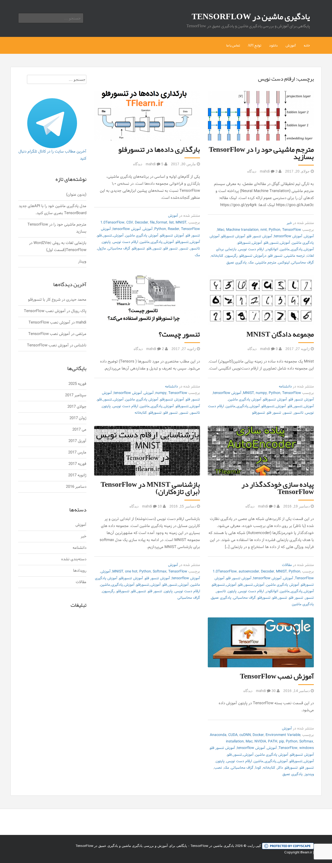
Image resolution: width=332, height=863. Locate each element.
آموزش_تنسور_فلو (277, 243)
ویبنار (82, 261)
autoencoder (249, 572)
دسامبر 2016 (76, 487)
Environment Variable (283, 735)
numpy (261, 393)
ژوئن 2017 (78, 418)
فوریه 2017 (77, 464)
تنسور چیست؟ (179, 334)
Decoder (141, 223)
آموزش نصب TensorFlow (277, 676)
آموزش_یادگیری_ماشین (297, 249)
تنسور (183, 249)
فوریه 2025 (77, 384)
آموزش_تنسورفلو (250, 243)
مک (251, 263)
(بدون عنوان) (76, 195)
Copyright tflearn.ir (298, 852)
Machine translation (242, 230)
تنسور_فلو (154, 249)
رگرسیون (231, 256)
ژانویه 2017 (77, 475)
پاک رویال (78, 311)
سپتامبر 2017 (75, 395)
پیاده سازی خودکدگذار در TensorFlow (277, 488)
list (171, 223)
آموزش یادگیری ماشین (141, 236)
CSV (129, 223)
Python (274, 230)
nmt (263, 230)
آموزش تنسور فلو (259, 236)
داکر (280, 768)
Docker (258, 735)
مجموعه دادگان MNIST (280, 334)
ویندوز (309, 774)
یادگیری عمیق (236, 263)
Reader (173, 229)
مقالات (287, 565)
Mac (220, 230)
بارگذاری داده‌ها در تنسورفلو (159, 149)
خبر (289, 223)
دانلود (273, 45)
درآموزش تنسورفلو (252, 256)
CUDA (233, 735)
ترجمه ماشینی (294, 256)
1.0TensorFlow (112, 223)
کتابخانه (217, 256)
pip (281, 742)
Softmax (160, 572)
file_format (158, 223)
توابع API (254, 45)
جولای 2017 (76, 407)
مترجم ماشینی (265, 263)
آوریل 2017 (77, 441)
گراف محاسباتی (302, 263)
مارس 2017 (77, 452)
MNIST (181, 223)
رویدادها (79, 571)
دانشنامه (285, 387)
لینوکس (283, 263)
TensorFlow (291, 230)
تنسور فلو (275, 256)
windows (306, 748)
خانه (307, 45)
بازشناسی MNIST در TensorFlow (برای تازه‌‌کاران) (150, 488)
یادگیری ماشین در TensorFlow (251, 16)
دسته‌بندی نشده (73, 559)
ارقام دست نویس (251, 249)
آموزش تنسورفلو (233, 236)
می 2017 (79, 429)
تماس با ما (233, 45)
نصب (218, 768)
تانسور (195, 249)
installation (235, 742)
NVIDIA (260, 742)
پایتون (106, 242)
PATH (272, 742)
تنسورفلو (138, 249)
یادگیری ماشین (303, 604)
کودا (258, 768)
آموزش (291, 45)
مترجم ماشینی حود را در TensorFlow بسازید (261, 153)
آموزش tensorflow (288, 236)
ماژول (102, 249)
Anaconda (218, 735)
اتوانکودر (272, 249)
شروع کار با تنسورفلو (44, 300)
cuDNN (245, 735)
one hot (131, 572)
